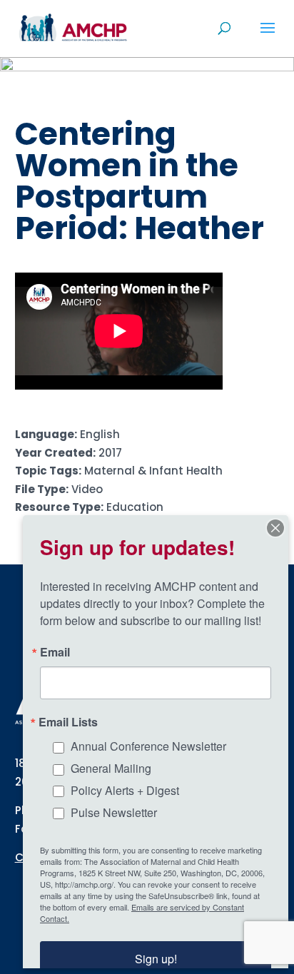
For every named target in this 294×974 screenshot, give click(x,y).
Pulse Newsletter (114, 812)
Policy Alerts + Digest (125, 790)
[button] (267, 37)
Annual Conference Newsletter (148, 746)
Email (55, 652)
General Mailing (111, 768)
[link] (73, 27)
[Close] (275, 528)
